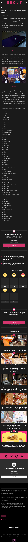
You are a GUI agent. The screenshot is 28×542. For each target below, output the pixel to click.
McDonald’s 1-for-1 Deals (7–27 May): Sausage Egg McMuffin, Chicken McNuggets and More (14, 446)
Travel (19, 346)
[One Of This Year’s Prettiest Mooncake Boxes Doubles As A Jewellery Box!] (14, 399)
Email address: (14, 240)
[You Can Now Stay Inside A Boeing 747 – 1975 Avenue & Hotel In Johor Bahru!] (14, 340)
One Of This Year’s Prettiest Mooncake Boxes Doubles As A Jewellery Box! (14, 408)
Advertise (17, 536)
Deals (12, 405)
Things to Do (18, 364)
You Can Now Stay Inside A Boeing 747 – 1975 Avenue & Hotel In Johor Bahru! (14, 349)
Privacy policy (24, 536)
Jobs (7, 536)
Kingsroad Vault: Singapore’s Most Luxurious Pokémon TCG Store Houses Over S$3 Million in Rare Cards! (14, 389)
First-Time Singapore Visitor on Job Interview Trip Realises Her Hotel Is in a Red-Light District (14, 427)
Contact (11, 536)
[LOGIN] (26, 2)
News (15, 346)
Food (16, 405)
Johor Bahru (9, 346)
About (2, 536)
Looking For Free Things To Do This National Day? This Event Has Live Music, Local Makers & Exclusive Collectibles (14, 369)
